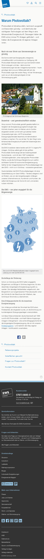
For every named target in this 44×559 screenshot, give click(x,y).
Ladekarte (5, 464)
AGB (3, 535)
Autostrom (5, 461)
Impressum (5, 532)
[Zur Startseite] (6, 4)
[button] (19, 337)
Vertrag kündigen (7, 549)
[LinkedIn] (20, 521)
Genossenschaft (7, 504)
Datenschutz (5, 539)
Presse (4, 494)
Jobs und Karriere (7, 497)
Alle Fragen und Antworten (10, 445)
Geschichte (5, 501)
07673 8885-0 (23, 394)
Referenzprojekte (12, 350)
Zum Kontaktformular (23, 403)
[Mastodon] (16, 521)
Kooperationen (6, 507)
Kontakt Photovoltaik (13, 367)
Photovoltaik (9, 15)
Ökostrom (5, 457)
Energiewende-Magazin (9, 477)
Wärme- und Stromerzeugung (11, 514)
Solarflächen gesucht (13, 356)
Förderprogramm (7, 326)
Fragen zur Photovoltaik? (15, 361)
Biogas (4, 471)
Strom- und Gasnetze (8, 511)
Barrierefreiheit (6, 542)
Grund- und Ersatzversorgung (11, 545)
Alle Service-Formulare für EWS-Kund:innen (16, 424)
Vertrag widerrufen (7, 552)
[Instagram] (11, 521)
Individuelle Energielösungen (10, 474)
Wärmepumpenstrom (8, 467)
